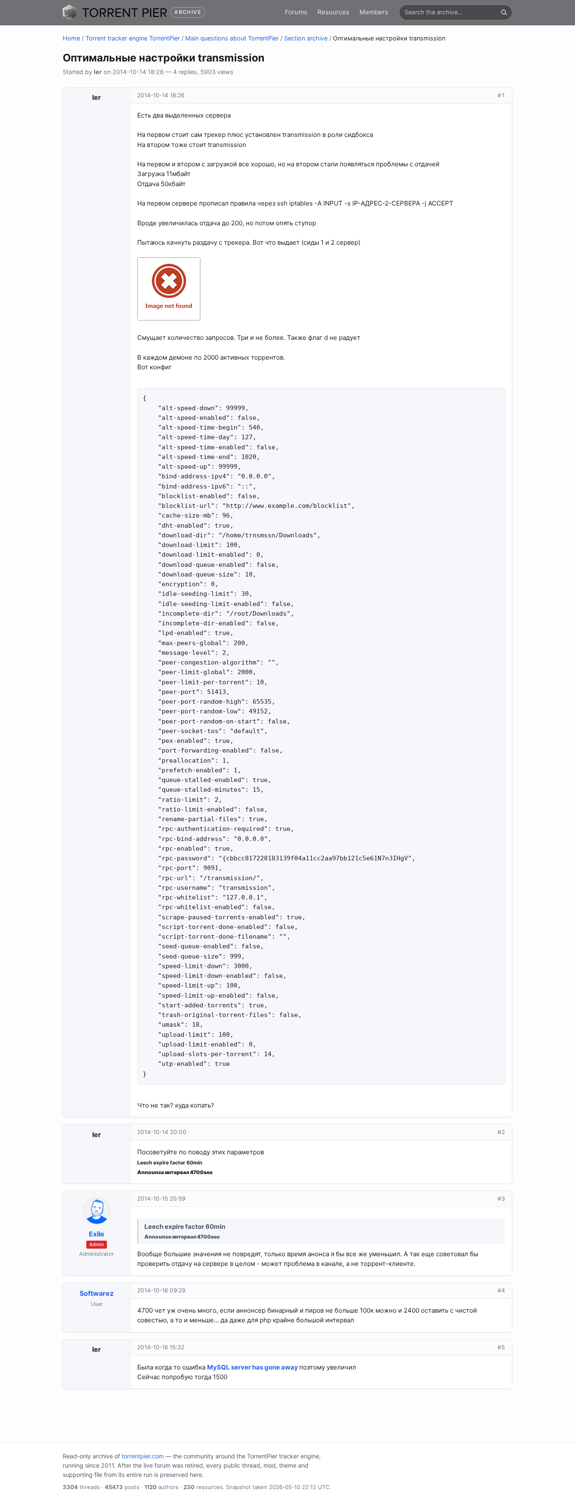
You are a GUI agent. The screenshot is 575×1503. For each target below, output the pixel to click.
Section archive (305, 38)
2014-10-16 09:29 (161, 1290)
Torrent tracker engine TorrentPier (132, 38)
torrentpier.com (143, 1456)
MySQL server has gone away (252, 1367)
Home (71, 38)
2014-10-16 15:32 (160, 1347)
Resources (333, 12)
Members (373, 12)
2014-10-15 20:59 (161, 1198)
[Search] (504, 12)
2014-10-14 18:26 (160, 95)
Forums (296, 12)
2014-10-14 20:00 (161, 1132)
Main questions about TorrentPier (232, 38)
